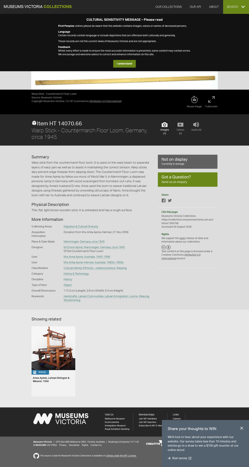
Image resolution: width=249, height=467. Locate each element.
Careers (177, 419)
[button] (236, 7)
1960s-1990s (115, 262)
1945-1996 (103, 256)
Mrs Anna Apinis (73, 256)
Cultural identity (73, 268)
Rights (85, 445)
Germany (85, 241)
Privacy (63, 445)
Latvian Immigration (116, 296)
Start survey (179, 458)
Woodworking (72, 300)
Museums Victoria (38, 7)
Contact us (96, 445)
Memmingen (71, 241)
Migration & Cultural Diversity (81, 226)
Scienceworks (112, 422)
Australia (89, 256)
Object (68, 285)
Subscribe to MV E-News (151, 426)
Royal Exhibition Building (117, 429)
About (214, 6)
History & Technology (76, 273)
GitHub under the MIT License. (121, 456)
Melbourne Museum (115, 419)
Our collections (168, 6)
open (182, 238)
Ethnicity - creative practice (99, 268)
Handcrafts (70, 296)
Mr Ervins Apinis (73, 247)
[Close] (241, 429)
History (68, 279)
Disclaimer (74, 445)
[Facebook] (164, 201)
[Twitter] (170, 201)
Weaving (121, 268)
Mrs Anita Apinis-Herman (79, 262)
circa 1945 (98, 241)
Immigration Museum (115, 426)
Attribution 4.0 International (105, 101)
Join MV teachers (147, 422)
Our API (195, 6)
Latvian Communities (91, 296)
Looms (133, 296)
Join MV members (148, 419)
